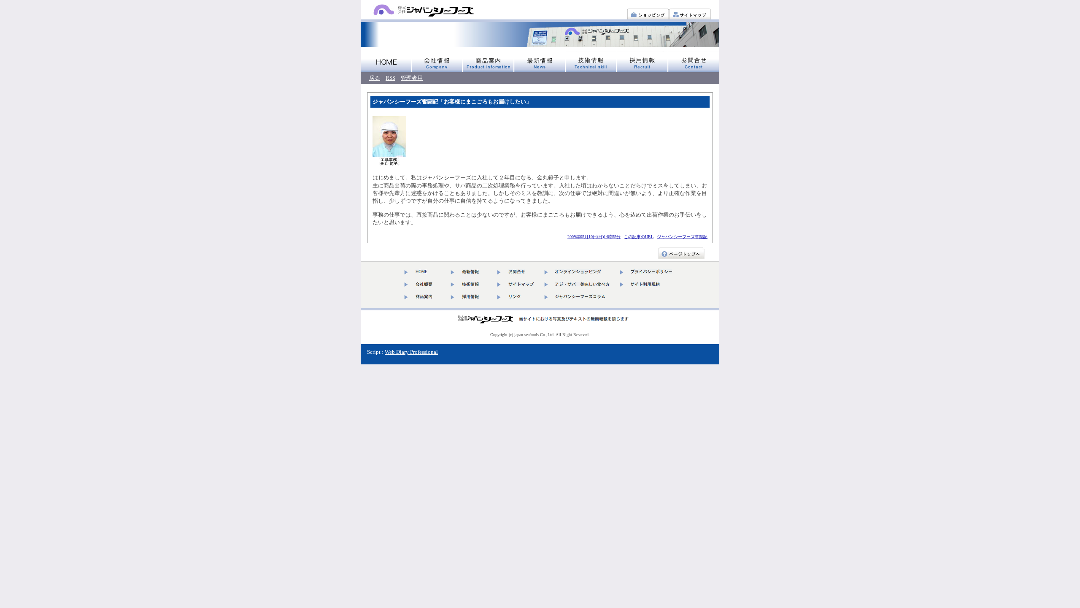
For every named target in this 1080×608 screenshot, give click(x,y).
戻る (374, 78)
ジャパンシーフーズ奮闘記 (682, 236)
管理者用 (412, 78)
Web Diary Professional (411, 352)
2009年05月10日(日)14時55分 (594, 236)
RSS (390, 78)
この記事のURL (638, 236)
